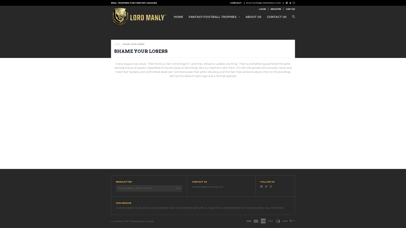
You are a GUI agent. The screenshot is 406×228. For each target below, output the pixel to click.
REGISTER (276, 9)
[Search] (293, 18)
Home (178, 17)
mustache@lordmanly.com (263, 3)
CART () (290, 9)
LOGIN (262, 9)
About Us (253, 17)
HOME (117, 44)
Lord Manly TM (119, 221)
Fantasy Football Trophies (213, 17)
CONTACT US (277, 17)
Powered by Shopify (142, 221)
